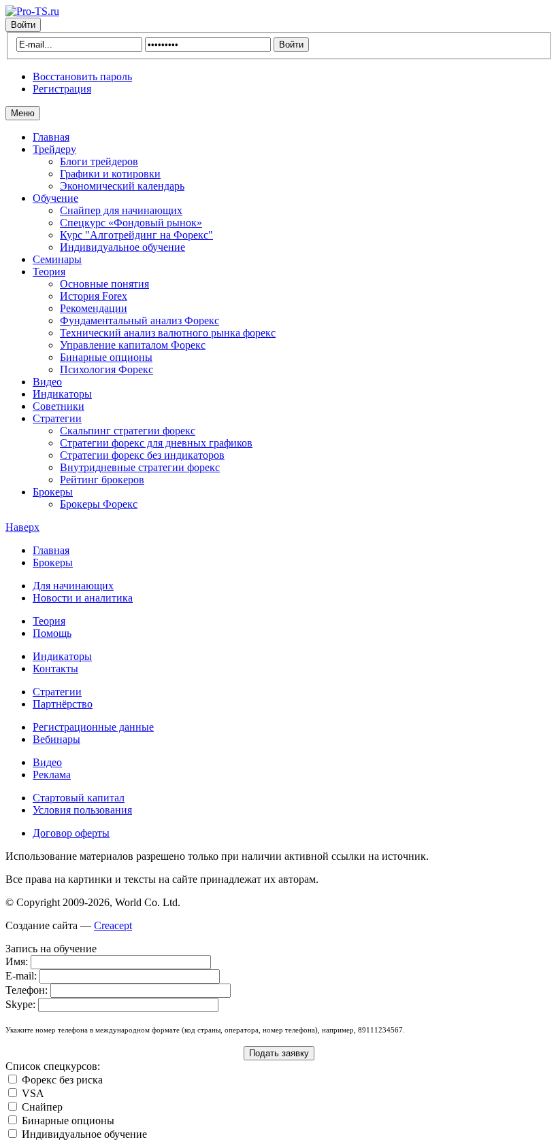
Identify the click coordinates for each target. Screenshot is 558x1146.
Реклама (52, 774)
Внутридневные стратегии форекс (140, 467)
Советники (58, 406)
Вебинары (56, 739)
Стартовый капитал (79, 797)
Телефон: (26, 990)
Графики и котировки (110, 173)
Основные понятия (104, 284)
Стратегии (57, 418)
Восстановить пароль (82, 76)
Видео (47, 381)
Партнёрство (63, 704)
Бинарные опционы (106, 357)
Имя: (16, 961)
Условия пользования (82, 810)
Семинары (57, 259)
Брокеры (53, 492)
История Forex (93, 296)
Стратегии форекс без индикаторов (142, 455)
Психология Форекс (106, 369)
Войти (23, 25)
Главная (51, 137)
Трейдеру (54, 149)
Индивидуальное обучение (122, 247)
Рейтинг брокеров (102, 479)
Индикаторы (62, 394)
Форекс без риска (62, 1080)
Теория (49, 271)
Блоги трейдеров (99, 161)
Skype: (20, 1004)
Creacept (113, 925)
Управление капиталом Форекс (133, 345)
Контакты (55, 668)
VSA (33, 1093)
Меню (23, 113)
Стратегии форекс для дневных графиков (156, 443)
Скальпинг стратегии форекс (127, 430)
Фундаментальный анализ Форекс (139, 320)
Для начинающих (73, 585)
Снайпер (42, 1107)
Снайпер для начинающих (121, 210)
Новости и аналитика (83, 598)
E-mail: (21, 976)
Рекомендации (93, 308)
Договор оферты (71, 833)
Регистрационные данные (93, 727)
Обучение (55, 198)
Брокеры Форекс (98, 504)
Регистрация (62, 88)
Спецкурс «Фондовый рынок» (131, 222)
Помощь (52, 633)
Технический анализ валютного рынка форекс (168, 332)
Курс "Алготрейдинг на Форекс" (136, 235)
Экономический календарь (122, 186)
